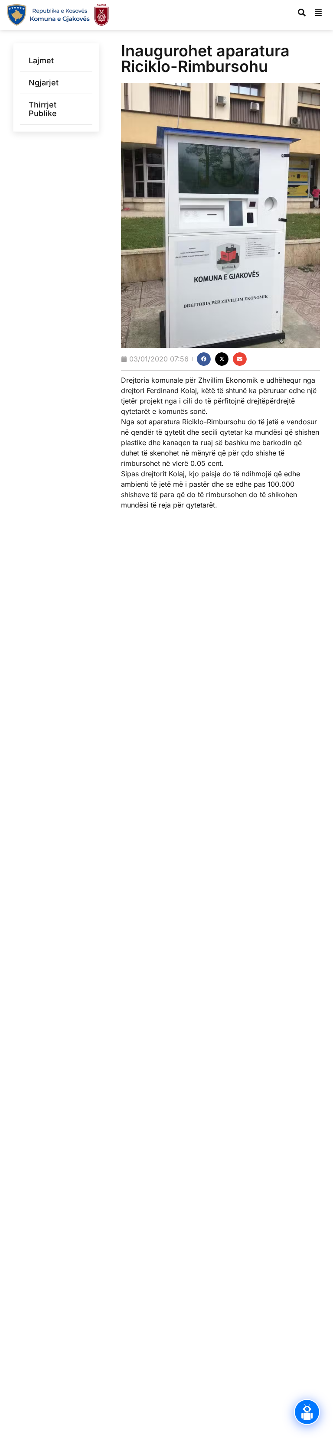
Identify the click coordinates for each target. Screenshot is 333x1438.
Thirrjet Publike (43, 109)
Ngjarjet (44, 82)
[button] (204, 359)
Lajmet (41, 60)
